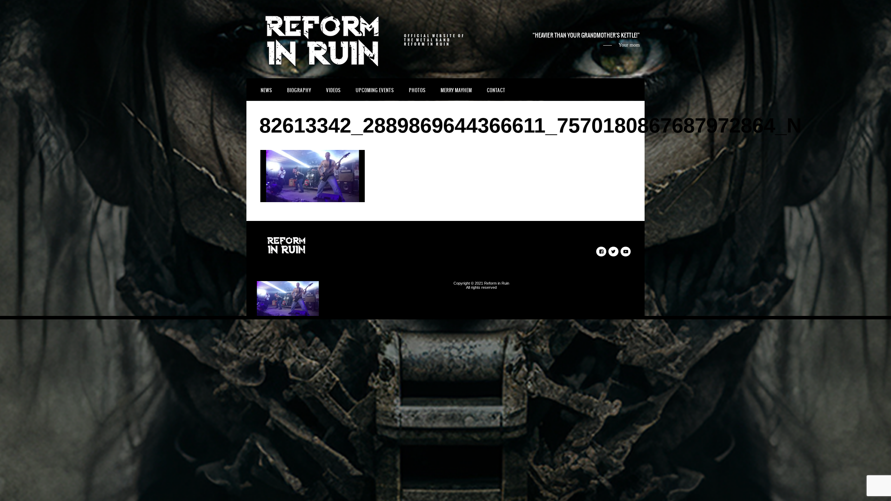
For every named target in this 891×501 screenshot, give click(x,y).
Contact (496, 90)
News (266, 90)
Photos (417, 90)
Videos (333, 90)
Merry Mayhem (456, 90)
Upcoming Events (375, 90)
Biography (299, 90)
